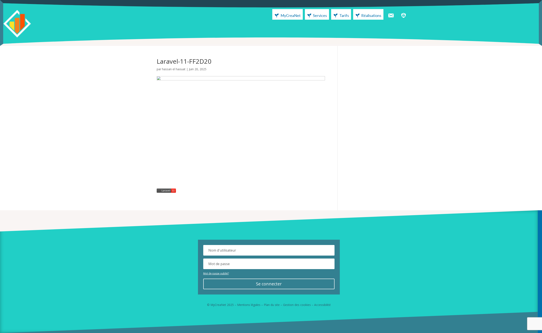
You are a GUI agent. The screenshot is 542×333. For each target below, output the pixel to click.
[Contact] (391, 14)
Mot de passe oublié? (216, 273)
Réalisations (371, 15)
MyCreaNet (291, 15)
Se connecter (269, 284)
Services (320, 15)
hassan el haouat (173, 69)
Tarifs (344, 15)
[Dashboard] (403, 14)
